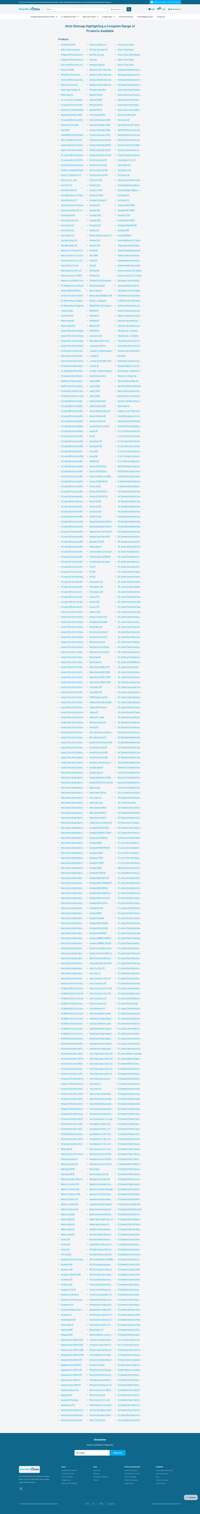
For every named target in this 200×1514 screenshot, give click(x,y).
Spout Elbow (94, 1169)
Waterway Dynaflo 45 (69, 1164)
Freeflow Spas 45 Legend (99, 561)
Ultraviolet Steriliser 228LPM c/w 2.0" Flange (79, 1124)
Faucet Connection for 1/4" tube (74, 210)
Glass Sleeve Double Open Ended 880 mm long (79, 903)
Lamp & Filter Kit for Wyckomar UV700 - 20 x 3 (79, 612)
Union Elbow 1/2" (68, 235)
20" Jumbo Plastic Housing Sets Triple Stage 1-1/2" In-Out (141, 617)
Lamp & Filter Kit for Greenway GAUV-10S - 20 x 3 (80, 732)
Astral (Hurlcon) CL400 (98, 757)
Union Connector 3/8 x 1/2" (100, 978)
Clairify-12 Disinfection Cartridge (131, 310)
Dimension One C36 (97, 642)
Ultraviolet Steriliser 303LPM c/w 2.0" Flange (79, 1098)
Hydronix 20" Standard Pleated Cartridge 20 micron (138, 777)
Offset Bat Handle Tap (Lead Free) (103, 1370)
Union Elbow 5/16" (68, 215)
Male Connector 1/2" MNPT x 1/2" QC (75, 275)
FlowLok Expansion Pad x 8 (128, 155)
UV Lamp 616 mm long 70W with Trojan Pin (77, 476)
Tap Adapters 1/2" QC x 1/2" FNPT (102, 1144)
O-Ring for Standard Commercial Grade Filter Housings (111, 1339)
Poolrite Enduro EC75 (98, 160)
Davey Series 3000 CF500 (99, 672)
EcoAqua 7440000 (96, 918)
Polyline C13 (94, 230)
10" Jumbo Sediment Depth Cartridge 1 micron (136, 918)
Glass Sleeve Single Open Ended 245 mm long (79, 857)
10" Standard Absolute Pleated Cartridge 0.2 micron (138, 1324)
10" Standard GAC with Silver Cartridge (133, 1229)
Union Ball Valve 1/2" (69, 200)
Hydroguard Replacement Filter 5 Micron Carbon (137, 74)
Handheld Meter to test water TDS (131, 130)
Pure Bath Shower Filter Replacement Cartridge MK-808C (112, 1249)
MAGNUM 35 (94, 320)
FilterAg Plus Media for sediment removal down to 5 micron (141, 180)
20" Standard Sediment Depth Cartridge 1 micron (137, 757)
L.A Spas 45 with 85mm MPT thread (103, 361)
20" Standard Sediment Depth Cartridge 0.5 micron (138, 762)
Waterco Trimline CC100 (70, 1194)
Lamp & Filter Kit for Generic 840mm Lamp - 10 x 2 (81, 145)
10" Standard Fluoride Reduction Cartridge (135, 1239)
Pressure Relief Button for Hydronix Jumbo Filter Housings (113, 1284)
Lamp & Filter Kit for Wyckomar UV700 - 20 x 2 (79, 617)
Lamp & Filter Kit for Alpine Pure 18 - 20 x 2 (78, 757)
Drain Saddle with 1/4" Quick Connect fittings (136, 240)
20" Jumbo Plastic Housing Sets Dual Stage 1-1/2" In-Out (140, 647)
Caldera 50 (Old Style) (98, 707)
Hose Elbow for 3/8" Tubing (128, 125)
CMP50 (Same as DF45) (98, 697)
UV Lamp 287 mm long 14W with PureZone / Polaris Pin (83, 561)
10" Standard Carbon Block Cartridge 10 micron (136, 1289)
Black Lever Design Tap (127, 376)
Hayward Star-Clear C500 (99, 536)
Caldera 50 (93, 712)
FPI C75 (92, 566)
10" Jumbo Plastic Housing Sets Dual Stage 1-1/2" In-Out (140, 973)
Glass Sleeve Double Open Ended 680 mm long (79, 923)
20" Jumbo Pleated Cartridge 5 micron (133, 601)
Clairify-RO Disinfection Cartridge (131, 305)
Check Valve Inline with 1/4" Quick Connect (135, 340)
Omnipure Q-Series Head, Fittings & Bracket (107, 1360)
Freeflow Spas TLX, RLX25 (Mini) (102, 551)
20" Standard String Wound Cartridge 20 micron (137, 722)
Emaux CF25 (94, 607)
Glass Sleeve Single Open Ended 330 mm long (79, 847)
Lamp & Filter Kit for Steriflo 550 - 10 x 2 (77, 295)
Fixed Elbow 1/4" (124, 165)
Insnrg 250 (65, 130)
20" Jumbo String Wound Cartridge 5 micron (135, 551)
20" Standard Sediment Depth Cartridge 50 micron (138, 737)
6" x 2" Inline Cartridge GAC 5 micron (132, 461)
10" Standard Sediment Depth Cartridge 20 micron (138, 1098)
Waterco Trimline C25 (69, 1209)
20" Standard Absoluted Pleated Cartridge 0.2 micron (139, 812)
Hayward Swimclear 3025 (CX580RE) (104, 526)
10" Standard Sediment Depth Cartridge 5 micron (137, 1094)
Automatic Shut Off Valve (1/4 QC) (131, 396)
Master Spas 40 (67, 94)
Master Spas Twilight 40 (70, 89)
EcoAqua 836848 (124, 235)
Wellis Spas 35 (66, 1149)
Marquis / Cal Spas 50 (97, 300)
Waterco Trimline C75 (69, 1199)
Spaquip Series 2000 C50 (71, 1365)
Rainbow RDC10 (95, 110)
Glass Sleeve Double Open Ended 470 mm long (79, 958)
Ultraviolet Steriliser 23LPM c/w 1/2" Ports (78, 1119)
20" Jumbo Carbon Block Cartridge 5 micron (135, 692)
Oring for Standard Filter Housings (103, 1350)
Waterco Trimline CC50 (70, 1189)
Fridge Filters (107, 17)
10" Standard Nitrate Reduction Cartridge (134, 1199)
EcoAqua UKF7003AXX (98, 837)
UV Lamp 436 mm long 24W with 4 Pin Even (78, 526)
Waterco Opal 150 (68, 1219)
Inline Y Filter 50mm (97, 1420)
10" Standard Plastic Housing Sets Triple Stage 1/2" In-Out (141, 1154)
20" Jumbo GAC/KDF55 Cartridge (131, 662)
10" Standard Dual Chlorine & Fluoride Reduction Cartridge (141, 1259)
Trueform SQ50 (67, 310)
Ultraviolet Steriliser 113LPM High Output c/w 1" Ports (82, 1144)
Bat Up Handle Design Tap (128, 381)
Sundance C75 (66, 1279)
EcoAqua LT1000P (96, 863)
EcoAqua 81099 (95, 913)
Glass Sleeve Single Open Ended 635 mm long (79, 797)
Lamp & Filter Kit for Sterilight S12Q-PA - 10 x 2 (79, 687)
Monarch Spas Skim (97, 285)
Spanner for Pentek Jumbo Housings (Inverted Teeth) (82, 150)
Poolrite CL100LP (96, 195)
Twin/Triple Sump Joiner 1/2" (101, 1068)
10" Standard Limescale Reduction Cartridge (135, 1204)
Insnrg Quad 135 (95, 441)
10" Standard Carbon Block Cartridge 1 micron (136, 1294)
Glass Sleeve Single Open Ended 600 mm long (79, 802)
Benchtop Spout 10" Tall (98, 1174)
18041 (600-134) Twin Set (70, 74)
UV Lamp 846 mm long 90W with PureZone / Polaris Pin (83, 421)
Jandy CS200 (94, 396)
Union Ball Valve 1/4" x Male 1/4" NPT (75, 195)
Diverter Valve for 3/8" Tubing (129, 270)
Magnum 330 (94, 325)
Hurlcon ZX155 (95, 486)
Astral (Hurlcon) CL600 (98, 752)
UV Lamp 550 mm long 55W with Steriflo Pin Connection (83, 486)
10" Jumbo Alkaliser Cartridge (130, 1053)
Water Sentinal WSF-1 (98, 817)
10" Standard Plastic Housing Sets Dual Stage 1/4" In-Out (140, 1179)
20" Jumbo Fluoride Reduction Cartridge (134, 672)
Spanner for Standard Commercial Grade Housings (109, 1184)
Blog (157, 1477)
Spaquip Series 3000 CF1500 (72, 1350)
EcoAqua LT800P (96, 853)
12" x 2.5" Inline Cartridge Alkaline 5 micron (135, 863)
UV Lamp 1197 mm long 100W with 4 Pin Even (78, 596)
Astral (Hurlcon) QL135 (98, 747)
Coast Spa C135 (95, 687)
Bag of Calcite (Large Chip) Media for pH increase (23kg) (140, 391)
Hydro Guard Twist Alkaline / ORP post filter (135, 110)
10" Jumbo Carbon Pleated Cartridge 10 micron (136, 1033)
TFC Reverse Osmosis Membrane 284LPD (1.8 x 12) (109, 1109)
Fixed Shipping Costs (145, 17)
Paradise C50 (94, 245)
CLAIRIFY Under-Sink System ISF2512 (133, 300)
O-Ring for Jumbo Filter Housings (102, 1344)
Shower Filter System (131, 1480)
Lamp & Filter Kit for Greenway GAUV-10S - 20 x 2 (80, 737)
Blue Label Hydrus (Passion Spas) (102, 732)
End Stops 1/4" (124, 200)
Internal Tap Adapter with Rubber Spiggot (106, 1410)
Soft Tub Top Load (96, 54)
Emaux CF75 (94, 596)
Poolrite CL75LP (95, 180)
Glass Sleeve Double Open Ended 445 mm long (79, 963)
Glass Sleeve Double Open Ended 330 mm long (79, 968)
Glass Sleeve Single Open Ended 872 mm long (79, 782)
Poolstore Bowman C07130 (100, 145)
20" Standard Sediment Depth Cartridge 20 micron (138, 747)
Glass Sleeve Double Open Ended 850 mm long (79, 908)
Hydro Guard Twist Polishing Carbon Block (135, 99)
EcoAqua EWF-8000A (126, 220)
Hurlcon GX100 (95, 506)
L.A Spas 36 (93, 366)
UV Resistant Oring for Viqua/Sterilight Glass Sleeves (82, 391)
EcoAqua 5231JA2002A (98, 928)
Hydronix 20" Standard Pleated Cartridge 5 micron (138, 772)
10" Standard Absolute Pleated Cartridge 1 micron (137, 1314)
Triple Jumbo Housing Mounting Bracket (105, 1094)
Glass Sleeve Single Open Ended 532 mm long (79, 817)
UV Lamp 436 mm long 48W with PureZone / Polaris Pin (83, 516)
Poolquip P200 (95, 215)
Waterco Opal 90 (67, 320)
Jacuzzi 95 (93, 431)
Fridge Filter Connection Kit (100, 822)
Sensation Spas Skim (97, 89)
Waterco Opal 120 (68, 1229)
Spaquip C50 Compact (70, 1400)
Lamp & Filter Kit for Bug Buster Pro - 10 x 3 (78, 335)
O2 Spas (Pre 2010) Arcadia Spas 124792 (105, 280)
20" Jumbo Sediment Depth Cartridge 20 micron (137, 581)
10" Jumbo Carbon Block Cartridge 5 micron (135, 1038)
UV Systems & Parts (68, 17)
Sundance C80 (66, 1269)
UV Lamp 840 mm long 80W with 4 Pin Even (78, 431)
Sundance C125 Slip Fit (70, 1294)
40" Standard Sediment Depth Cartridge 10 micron (138, 501)
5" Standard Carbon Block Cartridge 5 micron (135, 486)
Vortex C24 (65, 1249)
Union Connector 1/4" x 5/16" (100, 988)
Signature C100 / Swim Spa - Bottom (103, 74)
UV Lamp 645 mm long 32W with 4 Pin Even (78, 471)
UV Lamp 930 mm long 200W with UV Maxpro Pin (80, 401)
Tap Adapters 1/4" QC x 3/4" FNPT (102, 1134)
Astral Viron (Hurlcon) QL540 (100, 742)
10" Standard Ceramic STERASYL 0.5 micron (135, 1274)
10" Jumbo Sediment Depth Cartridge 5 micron (136, 903)
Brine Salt (122, 355)
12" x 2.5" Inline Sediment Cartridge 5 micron (135, 842)
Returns (95, 1480)
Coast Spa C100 (95, 692)
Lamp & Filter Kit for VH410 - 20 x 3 (74, 667)
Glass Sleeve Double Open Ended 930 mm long (79, 883)
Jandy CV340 (94, 386)
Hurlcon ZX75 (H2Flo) (97, 466)
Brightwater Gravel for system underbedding (136, 361)
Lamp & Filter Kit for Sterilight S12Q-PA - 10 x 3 (79, 682)
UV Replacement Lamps (132, 1473)
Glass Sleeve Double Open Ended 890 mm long (79, 898)
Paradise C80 (94, 240)
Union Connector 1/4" (98, 998)
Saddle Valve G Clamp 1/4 (99, 1224)
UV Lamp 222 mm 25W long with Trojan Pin (78, 576)
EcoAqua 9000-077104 (98, 903)
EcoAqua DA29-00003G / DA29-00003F (105, 893)
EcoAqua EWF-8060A (126, 205)
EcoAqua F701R (124, 215)
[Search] (129, 9)
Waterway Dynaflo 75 (69, 1159)
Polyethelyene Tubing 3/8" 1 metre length (106, 1309)
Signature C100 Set (97, 64)
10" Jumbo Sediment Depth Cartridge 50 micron (137, 898)
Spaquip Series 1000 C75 (71, 1380)
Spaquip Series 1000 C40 (71, 1385)
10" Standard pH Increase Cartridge (132, 1189)
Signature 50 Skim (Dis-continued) (103, 79)
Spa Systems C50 (68, 1405)
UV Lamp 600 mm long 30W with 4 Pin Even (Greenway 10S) (84, 481)
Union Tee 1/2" (66, 185)
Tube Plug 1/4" (95, 1083)
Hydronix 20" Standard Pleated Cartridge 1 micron (138, 787)
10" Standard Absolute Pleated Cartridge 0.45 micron (139, 1319)
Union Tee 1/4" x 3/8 (69, 180)
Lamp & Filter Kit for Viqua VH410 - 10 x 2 (77, 662)
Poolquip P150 (95, 220)
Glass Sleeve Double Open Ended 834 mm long (79, 913)
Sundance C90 (66, 1264)
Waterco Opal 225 (68, 325)
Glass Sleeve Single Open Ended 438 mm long (79, 832)
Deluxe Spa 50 (95, 657)
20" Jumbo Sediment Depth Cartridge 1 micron (136, 592)
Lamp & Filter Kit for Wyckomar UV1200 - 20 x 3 (79, 632)
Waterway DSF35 (67, 1174)
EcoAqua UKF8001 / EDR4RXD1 (101, 832)
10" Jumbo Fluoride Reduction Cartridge (134, 1008)
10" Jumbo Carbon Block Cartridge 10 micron (135, 1043)
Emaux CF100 (94, 612)
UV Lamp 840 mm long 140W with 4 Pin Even (78, 451)
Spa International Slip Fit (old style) (75, 1410)
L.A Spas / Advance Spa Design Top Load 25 (106, 371)
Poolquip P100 (95, 225)
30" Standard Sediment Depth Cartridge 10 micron (138, 526)
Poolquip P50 (94, 210)
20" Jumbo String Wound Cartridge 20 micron (136, 556)
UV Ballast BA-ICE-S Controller (73, 1008)
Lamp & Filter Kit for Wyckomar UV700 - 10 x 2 (79, 627)
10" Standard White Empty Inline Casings (134, 1334)
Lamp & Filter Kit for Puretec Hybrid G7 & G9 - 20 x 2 (81, 712)
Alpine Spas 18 (123, 406)
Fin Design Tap (124, 175)
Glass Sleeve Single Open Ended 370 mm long (79, 842)
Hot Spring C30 (124, 120)
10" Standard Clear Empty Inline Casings (134, 1350)
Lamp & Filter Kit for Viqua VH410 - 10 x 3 (77, 657)
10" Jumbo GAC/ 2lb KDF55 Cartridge (75, 160)
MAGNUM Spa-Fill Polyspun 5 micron (103, 305)
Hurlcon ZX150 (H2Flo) (98, 491)
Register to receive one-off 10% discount (167, 2)
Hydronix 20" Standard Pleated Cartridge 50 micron (138, 767)
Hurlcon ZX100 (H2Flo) (98, 496)
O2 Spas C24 (94, 275)
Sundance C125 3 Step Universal (74, 1299)
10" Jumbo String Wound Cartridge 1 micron (135, 893)
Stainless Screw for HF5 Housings (102, 1154)
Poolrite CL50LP (95, 190)
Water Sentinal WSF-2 (98, 812)
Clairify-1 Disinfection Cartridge (130, 315)
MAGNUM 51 (94, 310)
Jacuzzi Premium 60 (97, 421)
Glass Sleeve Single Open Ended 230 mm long (79, 863)
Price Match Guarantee (100, 1477)
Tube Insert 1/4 (95, 1088)
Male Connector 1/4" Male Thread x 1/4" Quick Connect (111, 1390)
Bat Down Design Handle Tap (129, 386)
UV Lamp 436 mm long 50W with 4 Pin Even (78, 511)
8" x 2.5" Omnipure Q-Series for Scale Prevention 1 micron (140, 456)
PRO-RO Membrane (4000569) (101, 1259)
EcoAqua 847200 (96, 908)
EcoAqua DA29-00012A (98, 888)
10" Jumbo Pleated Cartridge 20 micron (133, 933)
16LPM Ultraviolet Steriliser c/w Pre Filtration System (82, 1134)
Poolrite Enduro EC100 (98, 175)
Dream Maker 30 (95, 627)
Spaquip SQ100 (67, 1334)
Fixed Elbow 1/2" (124, 170)
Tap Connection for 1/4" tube (100, 1119)
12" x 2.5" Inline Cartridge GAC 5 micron (133, 857)
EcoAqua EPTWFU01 (97, 873)
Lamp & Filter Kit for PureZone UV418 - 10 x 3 (78, 702)
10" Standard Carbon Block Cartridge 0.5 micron (137, 1304)
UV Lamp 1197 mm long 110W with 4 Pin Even (78, 592)
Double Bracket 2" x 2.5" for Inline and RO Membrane (138, 366)
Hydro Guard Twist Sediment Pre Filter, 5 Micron (137, 89)
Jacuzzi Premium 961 (97, 416)
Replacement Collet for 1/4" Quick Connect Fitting (109, 1244)
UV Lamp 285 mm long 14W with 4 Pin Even (78, 566)
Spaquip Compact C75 (69, 1390)
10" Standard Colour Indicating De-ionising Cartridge (82, 285)
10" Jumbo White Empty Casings (131, 873)
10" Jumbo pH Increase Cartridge (131, 983)
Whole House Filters (131, 1470)
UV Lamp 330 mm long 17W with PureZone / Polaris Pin (82, 551)
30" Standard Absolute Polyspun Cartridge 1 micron (138, 541)
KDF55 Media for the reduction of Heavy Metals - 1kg (110, 1405)
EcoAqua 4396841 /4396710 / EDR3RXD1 (105, 938)
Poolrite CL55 (94, 185)
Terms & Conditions (162, 1480)
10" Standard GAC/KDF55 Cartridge (132, 1224)
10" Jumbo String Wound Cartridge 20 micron (136, 883)
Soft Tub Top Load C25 (98, 49)
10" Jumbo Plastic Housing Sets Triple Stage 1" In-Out (139, 948)
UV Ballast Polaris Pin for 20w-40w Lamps (77, 998)
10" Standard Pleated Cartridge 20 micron (134, 1129)
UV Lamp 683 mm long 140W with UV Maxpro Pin (80, 456)
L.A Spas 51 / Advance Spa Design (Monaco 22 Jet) (109, 351)
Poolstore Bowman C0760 (99, 130)
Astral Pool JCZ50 (68, 44)
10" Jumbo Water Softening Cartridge (76, 155)
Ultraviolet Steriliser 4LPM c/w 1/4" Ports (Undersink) (82, 1073)
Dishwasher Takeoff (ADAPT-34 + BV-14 (133, 280)
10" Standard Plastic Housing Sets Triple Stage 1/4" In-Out (141, 1149)
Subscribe (118, 1453)
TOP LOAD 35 (66, 1254)
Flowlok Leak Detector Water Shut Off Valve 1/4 (137, 145)
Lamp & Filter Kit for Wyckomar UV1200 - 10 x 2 (79, 647)
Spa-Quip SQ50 (67, 1329)
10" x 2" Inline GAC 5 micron (128, 1344)
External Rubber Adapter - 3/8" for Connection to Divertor (141, 190)
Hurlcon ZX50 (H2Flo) (97, 471)
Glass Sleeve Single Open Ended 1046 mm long (79, 873)
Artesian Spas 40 (96, 772)
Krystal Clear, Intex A (97, 376)
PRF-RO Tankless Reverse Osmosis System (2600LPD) (111, 1264)
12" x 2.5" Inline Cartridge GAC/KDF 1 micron (135, 847)
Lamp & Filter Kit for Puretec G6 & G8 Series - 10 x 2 (81, 727)
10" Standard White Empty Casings (131, 1063)
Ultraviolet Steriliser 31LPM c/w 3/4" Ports (78, 1094)
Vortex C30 (65, 1244)
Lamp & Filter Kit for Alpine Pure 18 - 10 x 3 (77, 762)
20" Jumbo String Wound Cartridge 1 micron (135, 566)
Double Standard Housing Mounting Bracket (135, 265)
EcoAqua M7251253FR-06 (99, 847)
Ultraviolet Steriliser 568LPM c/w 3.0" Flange (79, 1063)
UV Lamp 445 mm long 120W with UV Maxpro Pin (80, 506)
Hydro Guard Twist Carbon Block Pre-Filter (135, 105)
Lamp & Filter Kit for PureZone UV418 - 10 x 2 (78, 707)
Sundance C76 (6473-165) (71, 1274)
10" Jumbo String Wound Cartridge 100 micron (136, 888)
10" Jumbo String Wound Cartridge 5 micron (135, 878)
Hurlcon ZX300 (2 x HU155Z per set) (103, 476)
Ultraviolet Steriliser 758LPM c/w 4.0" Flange (79, 1053)
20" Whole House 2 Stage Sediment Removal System (82, 300)
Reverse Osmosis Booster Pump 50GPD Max (107, 1239)
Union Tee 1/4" (95, 973)
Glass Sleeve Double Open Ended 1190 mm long (80, 973)
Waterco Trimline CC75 (70, 1184)
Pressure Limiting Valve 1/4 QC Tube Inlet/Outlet (108, 1294)
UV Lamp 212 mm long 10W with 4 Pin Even (78, 586)
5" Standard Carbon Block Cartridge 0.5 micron (79, 376)
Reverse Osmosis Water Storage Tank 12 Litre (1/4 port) (111, 1234)
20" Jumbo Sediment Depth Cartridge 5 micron (136, 576)
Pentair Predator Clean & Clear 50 (102, 235)
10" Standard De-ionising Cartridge (132, 1355)
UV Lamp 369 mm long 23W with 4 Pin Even (78, 541)
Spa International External (71, 1420)
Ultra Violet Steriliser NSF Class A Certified (78, 1048)
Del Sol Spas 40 (95, 662)
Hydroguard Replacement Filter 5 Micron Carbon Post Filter (141, 69)
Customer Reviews (126, 17)
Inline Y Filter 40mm (126, 44)
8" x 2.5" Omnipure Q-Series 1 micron (132, 451)
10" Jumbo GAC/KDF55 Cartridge (131, 998)
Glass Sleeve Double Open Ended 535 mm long (79, 948)
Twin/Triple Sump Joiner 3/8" (101, 1053)
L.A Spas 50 (94, 355)
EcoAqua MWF (123, 230)
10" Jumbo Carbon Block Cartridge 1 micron (135, 1048)
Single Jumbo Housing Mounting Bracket (105, 1214)
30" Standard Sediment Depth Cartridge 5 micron (137, 516)
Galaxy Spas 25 (95, 546)
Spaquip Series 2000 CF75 (71, 1360)
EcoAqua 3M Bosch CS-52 (99, 898)
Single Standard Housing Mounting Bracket (106, 1209)
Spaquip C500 (66, 1395)
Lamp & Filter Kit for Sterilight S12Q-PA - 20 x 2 (79, 677)
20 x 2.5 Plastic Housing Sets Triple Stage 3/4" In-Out (139, 792)
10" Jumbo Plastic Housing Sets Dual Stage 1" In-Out (138, 978)
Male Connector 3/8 (97, 1395)
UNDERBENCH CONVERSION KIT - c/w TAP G (79, 135)
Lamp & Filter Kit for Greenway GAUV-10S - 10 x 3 (80, 742)
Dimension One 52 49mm (99, 652)
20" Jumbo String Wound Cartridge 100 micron (136, 561)
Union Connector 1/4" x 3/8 (100, 993)
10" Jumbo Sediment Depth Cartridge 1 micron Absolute (140, 1058)
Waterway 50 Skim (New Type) (73, 1179)
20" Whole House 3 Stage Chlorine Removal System (138, 822)
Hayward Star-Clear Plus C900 (101, 531)
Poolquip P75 (94, 205)
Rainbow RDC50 (95, 94)
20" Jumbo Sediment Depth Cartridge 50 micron (137, 571)
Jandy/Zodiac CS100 (97, 406)
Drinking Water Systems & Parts (43, 17)
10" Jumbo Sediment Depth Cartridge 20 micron (137, 908)
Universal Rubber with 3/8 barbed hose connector (109, 963)
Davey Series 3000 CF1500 (100, 677)
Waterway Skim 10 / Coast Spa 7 (73, 1154)
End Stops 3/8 (123, 195)
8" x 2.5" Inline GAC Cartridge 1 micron (133, 446)
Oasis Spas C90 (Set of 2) (99, 340)
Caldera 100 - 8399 (96, 717)
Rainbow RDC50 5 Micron (71, 290)
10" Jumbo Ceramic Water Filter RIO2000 (134, 1028)
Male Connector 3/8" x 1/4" (71, 270)
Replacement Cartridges (69, 1483)
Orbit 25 (92, 265)
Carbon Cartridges (130, 1477)
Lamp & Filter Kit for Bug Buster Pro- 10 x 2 (78, 340)
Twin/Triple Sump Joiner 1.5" (100, 1073)
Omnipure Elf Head (97, 1365)
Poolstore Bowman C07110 (100, 150)
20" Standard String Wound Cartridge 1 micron (136, 732)
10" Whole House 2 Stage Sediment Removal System (139, 1360)
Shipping (96, 1473)
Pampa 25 (93, 260)
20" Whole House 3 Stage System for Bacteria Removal (83, 305)
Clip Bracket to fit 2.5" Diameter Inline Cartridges (137, 290)
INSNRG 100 (94, 461)
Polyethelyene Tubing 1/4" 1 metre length (106, 1314)
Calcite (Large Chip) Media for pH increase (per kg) (138, 351)
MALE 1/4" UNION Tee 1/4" (71, 175)
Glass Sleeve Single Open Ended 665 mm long (79, 787)
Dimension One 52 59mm (99, 647)
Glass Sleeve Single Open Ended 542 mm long (79, 812)
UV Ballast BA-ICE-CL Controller (74, 1013)
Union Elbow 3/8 (67, 225)
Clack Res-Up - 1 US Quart (128, 330)
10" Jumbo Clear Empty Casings (130, 1023)
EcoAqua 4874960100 (98, 933)
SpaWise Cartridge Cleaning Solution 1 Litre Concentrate (84, 386)
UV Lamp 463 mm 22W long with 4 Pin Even (78, 501)
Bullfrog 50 (93, 727)
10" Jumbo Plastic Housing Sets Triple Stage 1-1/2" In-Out (140, 943)
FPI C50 (92, 571)
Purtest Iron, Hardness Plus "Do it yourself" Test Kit (109, 948)
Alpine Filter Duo (96, 802)
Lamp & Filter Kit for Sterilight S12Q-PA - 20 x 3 (79, 672)
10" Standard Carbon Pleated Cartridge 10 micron (137, 1279)
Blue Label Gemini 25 (97, 737)
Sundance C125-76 (68, 1289)
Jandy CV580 (94, 381)
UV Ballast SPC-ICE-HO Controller (74, 988)
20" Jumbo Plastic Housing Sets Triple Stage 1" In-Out (139, 622)
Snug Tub (93, 59)
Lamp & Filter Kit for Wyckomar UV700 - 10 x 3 (79, 622)
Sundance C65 (66, 1284)
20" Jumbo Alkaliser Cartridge (130, 707)
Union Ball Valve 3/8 (69, 190)
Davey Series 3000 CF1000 (100, 682)
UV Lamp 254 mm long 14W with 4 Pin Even (78, 571)
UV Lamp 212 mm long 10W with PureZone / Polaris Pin (82, 581)
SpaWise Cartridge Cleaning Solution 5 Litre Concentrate (84, 381)
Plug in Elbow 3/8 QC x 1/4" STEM (102, 1324)
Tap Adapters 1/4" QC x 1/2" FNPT (102, 1139)
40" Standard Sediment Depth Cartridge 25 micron (138, 496)
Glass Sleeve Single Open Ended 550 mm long (79, 807)
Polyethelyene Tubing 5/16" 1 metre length (106, 1304)
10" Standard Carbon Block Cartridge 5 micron (136, 1284)
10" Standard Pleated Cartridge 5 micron (134, 1124)
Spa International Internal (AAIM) (74, 1415)
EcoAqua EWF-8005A (126, 210)
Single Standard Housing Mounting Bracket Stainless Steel (141, 260)
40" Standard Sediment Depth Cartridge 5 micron (137, 491)
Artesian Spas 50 (96, 767)
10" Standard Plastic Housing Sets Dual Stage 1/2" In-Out (140, 1184)
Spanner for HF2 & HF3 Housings (102, 1194)
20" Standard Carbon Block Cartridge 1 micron (136, 807)
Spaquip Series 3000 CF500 (72, 1344)
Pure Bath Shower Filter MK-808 (102, 1254)
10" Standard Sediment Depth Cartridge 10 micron (138, 1103)
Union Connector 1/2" (98, 1003)
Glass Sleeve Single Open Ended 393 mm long (79, 837)
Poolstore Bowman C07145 (100, 140)
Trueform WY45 (67, 315)
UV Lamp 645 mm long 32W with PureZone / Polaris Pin (83, 466)
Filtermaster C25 (96, 592)
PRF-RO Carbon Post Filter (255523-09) (104, 1274)
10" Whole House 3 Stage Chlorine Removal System (138, 1365)
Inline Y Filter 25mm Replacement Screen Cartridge (138, 54)
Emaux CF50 (94, 601)
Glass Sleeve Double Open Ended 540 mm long (79, 938)
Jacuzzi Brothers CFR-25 (99, 426)
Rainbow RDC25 (95, 105)
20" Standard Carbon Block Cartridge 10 (77, 366)
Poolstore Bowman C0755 (99, 135)
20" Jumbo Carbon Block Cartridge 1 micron (135, 702)
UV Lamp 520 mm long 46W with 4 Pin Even (78, 491)
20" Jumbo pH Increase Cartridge (131, 657)
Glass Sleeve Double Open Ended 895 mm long (79, 888)
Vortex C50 (65, 1239)
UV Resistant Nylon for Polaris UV (74, 396)
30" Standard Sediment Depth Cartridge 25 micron (138, 521)
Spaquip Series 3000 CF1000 (72, 1355)
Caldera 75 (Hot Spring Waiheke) (102, 702)
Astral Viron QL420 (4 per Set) (101, 762)
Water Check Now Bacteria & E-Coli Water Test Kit (109, 958)
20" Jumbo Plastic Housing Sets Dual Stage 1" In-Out (138, 652)
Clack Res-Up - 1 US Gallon (128, 335)
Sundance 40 (66, 1314)
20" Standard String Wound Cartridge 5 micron (136, 717)
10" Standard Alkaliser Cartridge (130, 1309)
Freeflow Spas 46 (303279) (100, 556)
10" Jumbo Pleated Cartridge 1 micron (133, 938)
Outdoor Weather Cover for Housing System (107, 1334)
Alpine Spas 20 (95, 797)
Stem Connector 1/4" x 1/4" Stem (74, 260)
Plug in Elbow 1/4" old (69, 265)
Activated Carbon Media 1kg (129, 421)
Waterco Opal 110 (67, 1234)
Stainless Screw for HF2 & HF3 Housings (105, 1164)
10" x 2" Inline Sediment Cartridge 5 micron (135, 1339)
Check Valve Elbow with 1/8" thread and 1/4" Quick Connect (141, 345)
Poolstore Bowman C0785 (99, 120)
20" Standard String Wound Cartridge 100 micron (137, 727)
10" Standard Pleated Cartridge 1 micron (134, 1134)
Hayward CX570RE (96, 541)
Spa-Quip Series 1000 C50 (99, 1179)
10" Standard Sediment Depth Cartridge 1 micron (137, 1109)
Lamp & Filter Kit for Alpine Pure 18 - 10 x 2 (78, 767)
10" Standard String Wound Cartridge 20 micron (137, 1073)
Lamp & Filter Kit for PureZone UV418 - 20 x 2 (79, 697)
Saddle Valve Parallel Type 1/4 (101, 1219)
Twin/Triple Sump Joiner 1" (100, 1078)
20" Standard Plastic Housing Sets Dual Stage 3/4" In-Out (140, 797)
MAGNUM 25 (94, 330)
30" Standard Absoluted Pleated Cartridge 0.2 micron (139, 536)
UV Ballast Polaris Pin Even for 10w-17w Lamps (79, 1003)
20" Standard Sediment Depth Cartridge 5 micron (137, 742)
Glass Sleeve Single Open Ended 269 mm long (79, 853)
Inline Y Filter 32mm (126, 49)
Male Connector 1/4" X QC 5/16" (73, 255)
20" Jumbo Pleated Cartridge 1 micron (133, 612)
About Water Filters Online (164, 1470)
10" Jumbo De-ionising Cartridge (131, 1018)
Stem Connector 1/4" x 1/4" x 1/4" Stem (104, 1149)
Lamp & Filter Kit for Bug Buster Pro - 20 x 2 (78, 345)
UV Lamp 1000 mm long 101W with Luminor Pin (79, 607)
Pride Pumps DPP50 (97, 114)
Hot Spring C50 (95, 511)
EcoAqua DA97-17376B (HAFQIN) (102, 883)
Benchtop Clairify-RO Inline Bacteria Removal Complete (83, 983)
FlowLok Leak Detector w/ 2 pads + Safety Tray (136, 150)
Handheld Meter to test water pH (131, 135)
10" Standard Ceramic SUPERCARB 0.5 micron (136, 1269)
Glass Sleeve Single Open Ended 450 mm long (79, 827)
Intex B (92, 436)
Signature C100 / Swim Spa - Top (102, 69)
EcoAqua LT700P (96, 857)
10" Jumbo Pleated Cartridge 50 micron (133, 923)
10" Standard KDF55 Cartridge (129, 1209)
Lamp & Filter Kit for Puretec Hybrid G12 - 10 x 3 (79, 722)
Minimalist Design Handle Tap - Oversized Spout (108, 1380)
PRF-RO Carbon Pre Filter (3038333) (103, 1269)
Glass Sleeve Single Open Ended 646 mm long (79, 792)
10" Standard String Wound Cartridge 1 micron (136, 1083)
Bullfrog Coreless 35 (97, 722)
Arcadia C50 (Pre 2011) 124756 (101, 782)
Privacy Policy (160, 1483)
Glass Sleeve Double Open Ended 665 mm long (79, 933)
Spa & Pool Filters (89, 17)
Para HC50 (93, 250)
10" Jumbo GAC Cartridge (128, 1003)
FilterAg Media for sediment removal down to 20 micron (140, 185)
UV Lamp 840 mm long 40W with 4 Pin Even (78, 446)
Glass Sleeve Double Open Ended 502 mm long (79, 953)
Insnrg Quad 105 (95, 446)
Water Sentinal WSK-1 (98, 807)
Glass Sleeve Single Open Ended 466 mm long (79, 822)
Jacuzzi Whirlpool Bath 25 (99, 411)
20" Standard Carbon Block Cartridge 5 (76, 371)
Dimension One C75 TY (98, 637)
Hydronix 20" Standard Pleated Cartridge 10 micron (138, 782)
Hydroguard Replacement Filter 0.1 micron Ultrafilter (139, 84)
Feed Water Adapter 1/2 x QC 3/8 (131, 416)
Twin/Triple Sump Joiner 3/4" (101, 1058)
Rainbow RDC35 (95, 99)
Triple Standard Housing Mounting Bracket (106, 1098)
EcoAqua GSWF (95, 868)
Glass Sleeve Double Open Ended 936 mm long (79, 878)
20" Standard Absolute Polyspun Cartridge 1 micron (138, 817)
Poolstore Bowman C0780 (99, 125)
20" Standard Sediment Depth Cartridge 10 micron (138, 752)
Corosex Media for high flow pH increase (134, 285)
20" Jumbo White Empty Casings (131, 546)
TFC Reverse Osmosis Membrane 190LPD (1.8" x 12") (109, 1114)
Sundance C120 (67, 1304)
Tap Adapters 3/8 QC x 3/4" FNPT (102, 1124)
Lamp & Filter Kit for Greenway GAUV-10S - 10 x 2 (80, 747)
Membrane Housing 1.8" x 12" (100, 1385)
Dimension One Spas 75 (98, 632)
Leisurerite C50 (95, 335)
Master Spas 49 (95, 290)
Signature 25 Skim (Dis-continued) (103, 84)
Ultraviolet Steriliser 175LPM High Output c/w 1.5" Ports (83, 1129)
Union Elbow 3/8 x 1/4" (70, 220)
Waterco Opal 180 (68, 1214)
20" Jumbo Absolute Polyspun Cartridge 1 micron (137, 712)
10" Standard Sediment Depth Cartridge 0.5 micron (138, 1114)
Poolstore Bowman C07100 (100, 155)
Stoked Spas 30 (67, 1324)
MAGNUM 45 (94, 315)
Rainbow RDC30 (67, 69)
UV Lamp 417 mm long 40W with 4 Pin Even (78, 105)
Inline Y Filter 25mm (126, 59)
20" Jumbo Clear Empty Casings (131, 687)
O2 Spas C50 (94, 270)
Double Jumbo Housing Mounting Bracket (134, 255)
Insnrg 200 (93, 451)
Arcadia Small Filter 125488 (100, 777)
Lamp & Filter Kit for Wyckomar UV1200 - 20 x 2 (80, 637)
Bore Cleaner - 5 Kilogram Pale (130, 371)
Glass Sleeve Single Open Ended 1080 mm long (79, 868)
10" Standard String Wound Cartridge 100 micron (137, 1078)
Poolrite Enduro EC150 (98, 170)
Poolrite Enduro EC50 (98, 165)
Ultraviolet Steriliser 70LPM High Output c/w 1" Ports (82, 1058)
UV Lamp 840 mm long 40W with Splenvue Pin (79, 436)
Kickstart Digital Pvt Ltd (173, 1504)
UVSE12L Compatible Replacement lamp (77, 170)
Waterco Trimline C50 (69, 1204)
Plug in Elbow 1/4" (96, 1329)
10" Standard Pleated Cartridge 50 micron (134, 1119)
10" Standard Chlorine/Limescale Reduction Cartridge (139, 1254)
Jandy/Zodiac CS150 (97, 401)
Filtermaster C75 (96, 581)
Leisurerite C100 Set (97, 345)
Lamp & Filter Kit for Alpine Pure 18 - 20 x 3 (78, 752)
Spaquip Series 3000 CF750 (72, 1339)
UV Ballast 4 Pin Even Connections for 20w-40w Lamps (83, 1028)
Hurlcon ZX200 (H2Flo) (127, 114)
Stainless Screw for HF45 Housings (103, 1159)
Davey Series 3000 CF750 (99, 667)
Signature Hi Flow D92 (70, 125)
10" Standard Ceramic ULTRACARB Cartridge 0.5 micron (140, 1264)
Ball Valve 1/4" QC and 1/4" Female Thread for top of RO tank (84, 250)
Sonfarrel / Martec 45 (97, 44)
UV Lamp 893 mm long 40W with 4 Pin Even (78, 411)
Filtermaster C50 (96, 586)
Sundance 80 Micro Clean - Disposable (76, 1309)
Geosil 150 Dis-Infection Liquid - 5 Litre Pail (135, 140)
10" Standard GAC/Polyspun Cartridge (133, 1219)
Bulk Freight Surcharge (70, 49)
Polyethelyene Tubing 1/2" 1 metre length (106, 1319)
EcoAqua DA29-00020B (127, 225)
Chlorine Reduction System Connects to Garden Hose (82, 165)
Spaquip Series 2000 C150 (71, 1370)
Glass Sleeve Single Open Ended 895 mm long (79, 777)
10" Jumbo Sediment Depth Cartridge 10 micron (137, 913)
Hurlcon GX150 (95, 501)
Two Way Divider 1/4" (69, 245)
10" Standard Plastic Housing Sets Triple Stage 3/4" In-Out (141, 1144)
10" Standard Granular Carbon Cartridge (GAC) (136, 1234)
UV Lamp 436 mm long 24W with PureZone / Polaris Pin (83, 521)
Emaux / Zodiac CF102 (98, 617)
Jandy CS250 (94, 391)
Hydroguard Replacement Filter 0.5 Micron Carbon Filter (140, 79)
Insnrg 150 (93, 456)
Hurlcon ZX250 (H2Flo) (98, 481)
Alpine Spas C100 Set (97, 792)
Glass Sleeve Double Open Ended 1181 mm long (79, 978)
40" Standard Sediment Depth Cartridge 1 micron (137, 506)
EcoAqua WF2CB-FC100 (99, 827)
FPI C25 (92, 576)
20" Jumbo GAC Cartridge (128, 667)
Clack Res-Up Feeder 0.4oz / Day (131, 325)
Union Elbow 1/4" (68, 230)
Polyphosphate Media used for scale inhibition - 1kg (110, 1299)
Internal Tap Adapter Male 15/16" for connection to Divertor (112, 1415)
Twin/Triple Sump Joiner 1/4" (101, 1063)
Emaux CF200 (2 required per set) (74, 79)
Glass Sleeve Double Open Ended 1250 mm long (80, 355)
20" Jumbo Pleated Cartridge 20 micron (134, 607)
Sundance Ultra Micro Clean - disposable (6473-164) (81, 1259)
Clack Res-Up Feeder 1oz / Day (130, 320)
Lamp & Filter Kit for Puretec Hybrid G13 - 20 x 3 (80, 717)
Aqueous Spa (94, 787)
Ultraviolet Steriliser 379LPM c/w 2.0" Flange (79, 1088)
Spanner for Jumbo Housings (101, 1189)
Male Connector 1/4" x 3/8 (99, 1400)
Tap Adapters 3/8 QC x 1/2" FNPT (102, 1129)
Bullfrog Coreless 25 (69, 84)
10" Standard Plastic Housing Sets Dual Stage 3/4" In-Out (140, 1174)
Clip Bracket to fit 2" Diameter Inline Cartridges (137, 295)
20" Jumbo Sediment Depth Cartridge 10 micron (137, 586)
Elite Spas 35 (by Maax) (98, 622)
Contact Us (161, 17)
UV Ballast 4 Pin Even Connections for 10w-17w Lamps (82, 1033)
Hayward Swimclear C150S (71, 114)
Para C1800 (93, 255)
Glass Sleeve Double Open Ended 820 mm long (79, 918)
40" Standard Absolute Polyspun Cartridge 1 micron (138, 511)
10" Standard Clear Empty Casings (131, 1249)
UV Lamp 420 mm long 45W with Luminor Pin (79, 531)
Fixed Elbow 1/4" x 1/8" (127, 160)
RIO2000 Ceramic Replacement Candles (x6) (107, 1229)
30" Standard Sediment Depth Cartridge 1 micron (137, 531)
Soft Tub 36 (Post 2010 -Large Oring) (75, 64)
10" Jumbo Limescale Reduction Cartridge (135, 988)
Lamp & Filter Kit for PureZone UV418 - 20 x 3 (79, 692)
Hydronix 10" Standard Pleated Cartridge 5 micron (81, 110)
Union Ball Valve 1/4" (97, 1008)
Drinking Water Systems (69, 1470)
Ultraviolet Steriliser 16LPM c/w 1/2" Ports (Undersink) (82, 1139)
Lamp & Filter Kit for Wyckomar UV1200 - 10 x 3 (79, 642)
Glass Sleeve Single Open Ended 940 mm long (79, 772)
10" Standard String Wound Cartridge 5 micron (136, 1068)
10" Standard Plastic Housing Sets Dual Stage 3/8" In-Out (140, 1169)
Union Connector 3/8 (97, 983)
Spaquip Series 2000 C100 (71, 1375)
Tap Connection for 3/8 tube (72, 205)
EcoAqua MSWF (95, 842)
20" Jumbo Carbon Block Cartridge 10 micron (136, 697)
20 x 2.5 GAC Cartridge (127, 802)
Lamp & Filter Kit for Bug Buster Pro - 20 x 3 (78, 330)
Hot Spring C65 (95, 516)
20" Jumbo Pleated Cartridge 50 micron (133, 596)
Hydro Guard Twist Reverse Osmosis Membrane (137, 94)
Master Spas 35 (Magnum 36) (100, 295)
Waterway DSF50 (68, 1169)
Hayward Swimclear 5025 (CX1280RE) (104, 521)
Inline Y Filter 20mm (126, 64)
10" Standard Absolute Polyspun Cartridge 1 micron (138, 1329)
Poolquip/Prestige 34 (98, 200)
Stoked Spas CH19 (68, 1319)
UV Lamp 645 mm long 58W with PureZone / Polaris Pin (83, 461)
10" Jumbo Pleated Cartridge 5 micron (133, 928)
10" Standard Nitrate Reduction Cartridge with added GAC (141, 1194)
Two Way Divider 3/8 (69, 240)
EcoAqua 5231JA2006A (98, 923)
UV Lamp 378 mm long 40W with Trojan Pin (78, 536)
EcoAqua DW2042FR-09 (99, 878)
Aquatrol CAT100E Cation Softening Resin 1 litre (137, 401)
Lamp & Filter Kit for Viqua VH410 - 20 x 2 (77, 652)
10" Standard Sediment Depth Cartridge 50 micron (138, 1088)
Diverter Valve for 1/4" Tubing (129, 275)
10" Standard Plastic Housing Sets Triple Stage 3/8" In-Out (141, 1139)
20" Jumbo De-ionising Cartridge (131, 682)
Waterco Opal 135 (68, 1224)
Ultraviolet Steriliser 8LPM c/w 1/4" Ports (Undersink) (82, 1043)
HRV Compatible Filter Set (71, 140)
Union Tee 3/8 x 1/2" (97, 968)
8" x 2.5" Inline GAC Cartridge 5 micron (133, 436)
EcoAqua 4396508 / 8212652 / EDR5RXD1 (105, 943)
